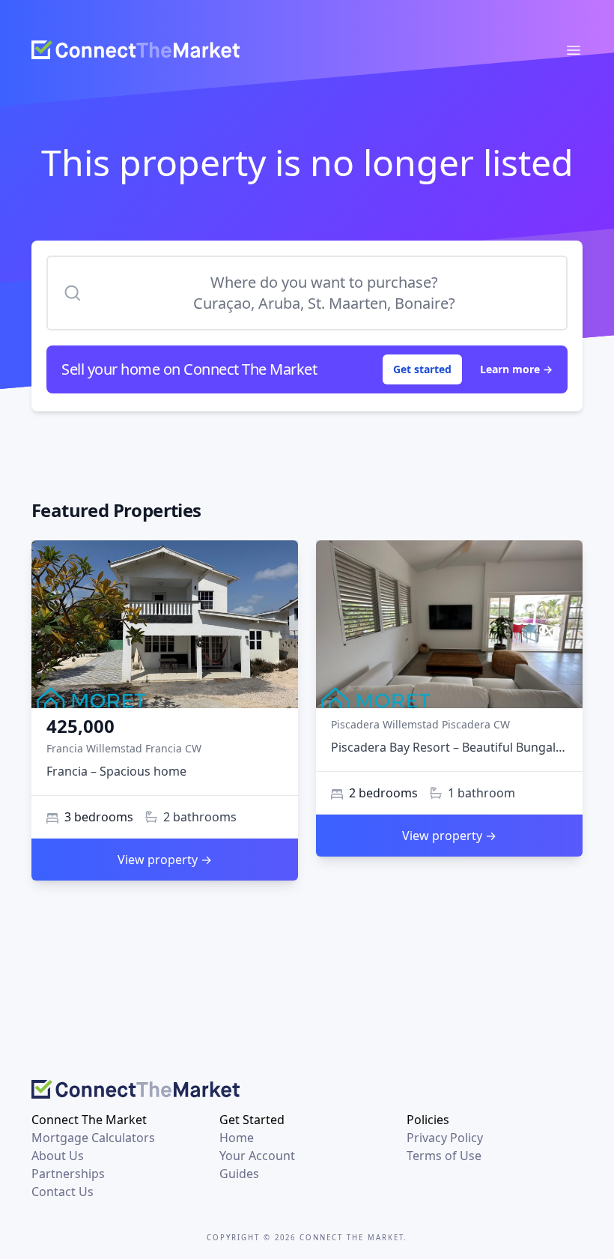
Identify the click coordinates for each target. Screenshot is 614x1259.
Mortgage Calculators (93, 1137)
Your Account (257, 1155)
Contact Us (62, 1191)
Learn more (516, 369)
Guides (239, 1173)
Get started (422, 369)
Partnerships (68, 1173)
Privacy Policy (445, 1137)
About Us (57, 1155)
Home (236, 1137)
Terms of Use (444, 1155)
